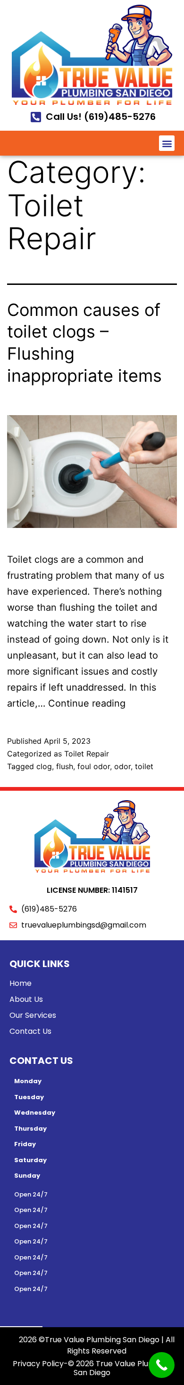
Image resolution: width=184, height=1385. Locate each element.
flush (64, 766)
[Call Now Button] (162, 1365)
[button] (167, 143)
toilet (144, 766)
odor (122, 766)
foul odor (93, 766)
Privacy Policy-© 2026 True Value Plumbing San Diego (92, 1368)
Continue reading (86, 703)
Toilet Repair (86, 753)
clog (44, 766)
